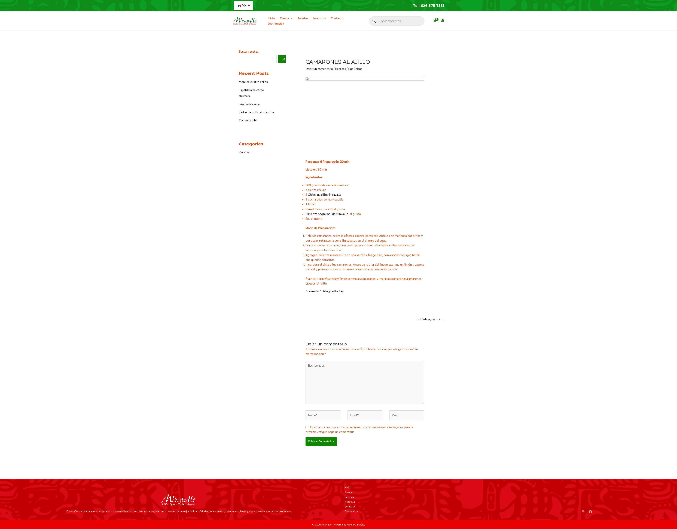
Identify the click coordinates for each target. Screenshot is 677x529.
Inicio (271, 18)
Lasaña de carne (249, 104)
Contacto (337, 18)
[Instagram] (583, 511)
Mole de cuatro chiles (253, 82)
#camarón (312, 291)
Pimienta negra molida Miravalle (327, 214)
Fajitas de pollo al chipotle (256, 112)
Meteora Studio (355, 524)
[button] (248, 5)
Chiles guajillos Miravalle (324, 195)
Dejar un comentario (319, 69)
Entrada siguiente (430, 319)
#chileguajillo (329, 291)
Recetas (302, 18)
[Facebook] (590, 511)
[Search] (283, 59)
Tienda (284, 18)
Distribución (276, 23)
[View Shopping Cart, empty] (435, 21)
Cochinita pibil (248, 120)
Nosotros (319, 18)
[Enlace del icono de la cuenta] (442, 20)
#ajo (341, 291)
